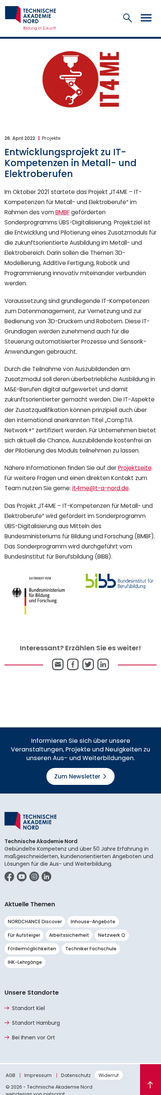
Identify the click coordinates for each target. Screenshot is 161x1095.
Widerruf (108, 1075)
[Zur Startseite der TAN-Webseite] (30, 18)
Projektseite (135, 468)
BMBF (62, 212)
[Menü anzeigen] (146, 18)
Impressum (38, 1075)
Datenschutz (76, 1075)
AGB (10, 1075)
